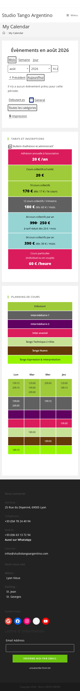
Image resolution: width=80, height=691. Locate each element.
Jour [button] (35, 60)
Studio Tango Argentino (27, 15)
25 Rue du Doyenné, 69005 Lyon (25, 507)
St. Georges (13, 597)
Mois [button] (12, 60)
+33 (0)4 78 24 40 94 (17, 521)
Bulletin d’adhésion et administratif (32, 146)
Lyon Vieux (13, 578)
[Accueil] (4, 33)
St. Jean (11, 591)
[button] (17, 77)
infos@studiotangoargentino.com (26, 553)
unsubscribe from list (39, 668)
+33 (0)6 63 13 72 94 (17, 535)
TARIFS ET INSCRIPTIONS (27, 139)
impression (18, 116)
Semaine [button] (24, 60)
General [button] (40, 100)
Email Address (15, 640)
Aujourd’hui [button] (35, 77)
